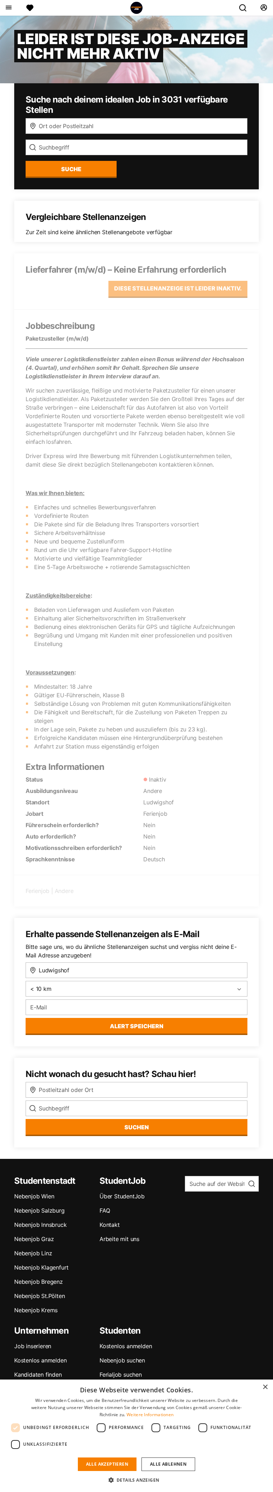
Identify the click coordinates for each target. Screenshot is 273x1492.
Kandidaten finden (38, 1374)
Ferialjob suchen (121, 1374)
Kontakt (110, 1224)
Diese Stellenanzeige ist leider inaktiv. (178, 288)
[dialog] (136, 1436)
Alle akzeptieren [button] (107, 1464)
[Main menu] (8, 8)
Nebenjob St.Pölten (39, 1295)
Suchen (136, 1127)
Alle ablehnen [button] (168, 1464)
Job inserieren (32, 1346)
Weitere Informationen (150, 1415)
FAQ (105, 1210)
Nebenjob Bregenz (38, 1281)
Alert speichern (137, 1026)
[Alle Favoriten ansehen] (30, 8)
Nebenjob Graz (34, 1239)
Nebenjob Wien (34, 1196)
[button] (137, 1479)
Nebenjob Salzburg (39, 1210)
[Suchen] (245, 8)
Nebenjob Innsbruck (40, 1224)
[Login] (263, 8)
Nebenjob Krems (36, 1310)
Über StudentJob (122, 1196)
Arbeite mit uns (119, 1239)
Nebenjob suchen (122, 1360)
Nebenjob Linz (33, 1253)
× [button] (265, 1387)
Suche (71, 169)
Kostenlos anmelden (40, 1360)
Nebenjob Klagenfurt (41, 1267)
